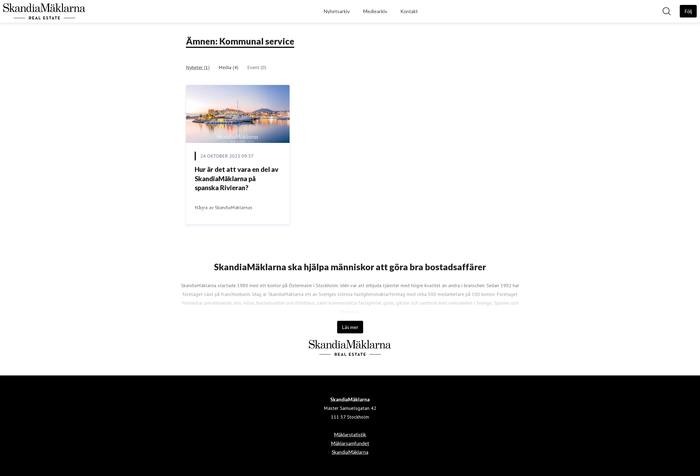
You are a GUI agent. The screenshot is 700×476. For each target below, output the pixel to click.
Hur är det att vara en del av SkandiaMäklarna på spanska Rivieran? (236, 178)
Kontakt (409, 11)
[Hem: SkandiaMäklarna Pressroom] (44, 11)
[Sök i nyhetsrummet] (666, 11)
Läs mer (350, 327)
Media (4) (228, 67)
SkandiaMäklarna (350, 452)
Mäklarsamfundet (350, 443)
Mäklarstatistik (350, 434)
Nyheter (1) (198, 67)
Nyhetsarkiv (336, 11)
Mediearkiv (375, 11)
